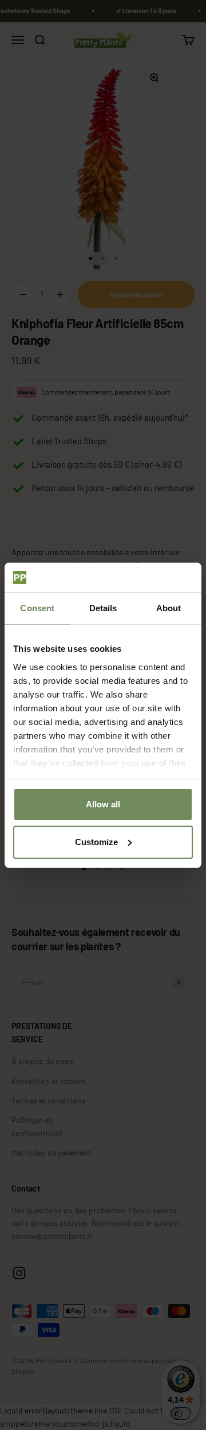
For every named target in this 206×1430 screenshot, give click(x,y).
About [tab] (168, 608)
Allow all (103, 804)
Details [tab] (103, 608)
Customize (96, 842)
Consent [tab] (37, 608)
